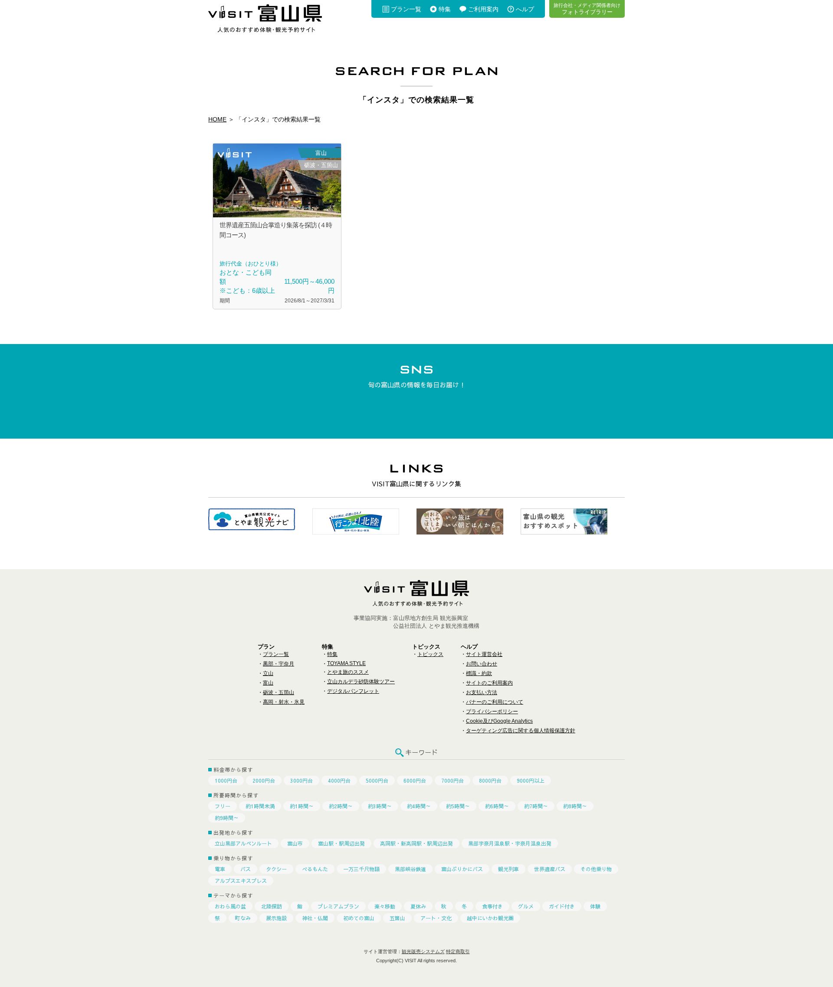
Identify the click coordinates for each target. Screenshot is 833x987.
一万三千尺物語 (361, 869)
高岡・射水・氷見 (284, 702)
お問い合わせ (481, 664)
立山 (268, 673)
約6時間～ (497, 806)
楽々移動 (384, 906)
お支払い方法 (481, 692)
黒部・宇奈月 (278, 664)
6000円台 (414, 780)
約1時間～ (302, 806)
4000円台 (339, 780)
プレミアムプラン (338, 906)
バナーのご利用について (494, 702)
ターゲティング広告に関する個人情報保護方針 (520, 731)
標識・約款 (479, 673)
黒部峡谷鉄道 (410, 869)
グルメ (526, 906)
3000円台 (301, 780)
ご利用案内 (483, 9)
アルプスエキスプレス (241, 880)
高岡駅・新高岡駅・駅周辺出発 (416, 843)
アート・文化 (436, 918)
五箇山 (397, 918)
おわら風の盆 (230, 906)
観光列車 (508, 869)
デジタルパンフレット (353, 691)
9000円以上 (530, 780)
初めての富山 (358, 918)
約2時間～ (341, 806)
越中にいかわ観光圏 (490, 918)
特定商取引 (458, 951)
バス (245, 869)
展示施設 (276, 918)
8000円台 (490, 780)
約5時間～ (458, 806)
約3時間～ (380, 806)
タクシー (276, 869)
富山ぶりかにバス (462, 869)
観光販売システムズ (423, 951)
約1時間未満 (260, 806)
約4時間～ (419, 806)
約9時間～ (227, 817)
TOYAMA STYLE (346, 663)
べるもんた (315, 869)
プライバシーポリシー (492, 711)
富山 (268, 683)
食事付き (492, 906)
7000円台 (452, 780)
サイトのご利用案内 (489, 683)
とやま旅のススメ (348, 672)
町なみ (243, 918)
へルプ (525, 9)
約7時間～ (536, 806)
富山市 (295, 843)
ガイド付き (562, 906)
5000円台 (377, 780)
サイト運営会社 (484, 654)
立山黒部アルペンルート (243, 843)
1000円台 (226, 780)
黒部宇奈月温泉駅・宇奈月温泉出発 (509, 843)
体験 (595, 906)
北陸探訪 (271, 906)
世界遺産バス (549, 869)
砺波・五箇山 (278, 692)
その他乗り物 (596, 869)
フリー (222, 806)
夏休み (418, 906)
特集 (445, 9)
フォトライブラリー (587, 8)
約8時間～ (575, 806)
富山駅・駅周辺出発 (341, 843)
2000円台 (264, 780)
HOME (217, 119)
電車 (220, 869)
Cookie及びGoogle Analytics (499, 721)
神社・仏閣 (315, 918)
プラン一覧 (406, 9)
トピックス (430, 654)
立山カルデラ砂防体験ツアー (361, 682)
